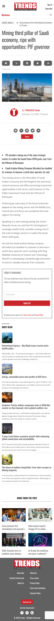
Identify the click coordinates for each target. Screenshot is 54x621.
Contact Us (27, 601)
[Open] (4, 6)
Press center (34, 578)
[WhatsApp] (37, 63)
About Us (21, 583)
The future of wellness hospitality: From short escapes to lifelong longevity (26, 469)
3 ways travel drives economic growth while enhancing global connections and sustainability (25, 438)
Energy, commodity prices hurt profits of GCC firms (24, 376)
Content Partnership (16, 578)
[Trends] (25, 7)
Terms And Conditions (37, 588)
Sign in (49, 4)
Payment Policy (35, 593)
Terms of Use (27, 315)
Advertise (33, 572)
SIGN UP (27, 303)
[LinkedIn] (27, 63)
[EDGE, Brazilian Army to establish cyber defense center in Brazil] (14, 539)
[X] (16, 63)
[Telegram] (48, 63)
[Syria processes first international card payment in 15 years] (14, 515)
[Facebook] (6, 63)
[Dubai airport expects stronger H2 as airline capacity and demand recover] (40, 515)
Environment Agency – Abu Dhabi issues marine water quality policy (25, 347)
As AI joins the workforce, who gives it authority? (38, 552)
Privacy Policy (39, 315)
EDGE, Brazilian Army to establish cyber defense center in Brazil (11, 553)
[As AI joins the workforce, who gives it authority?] (40, 539)
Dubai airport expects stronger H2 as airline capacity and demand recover (40, 529)
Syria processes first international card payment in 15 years (35, 24)
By (31, 110)
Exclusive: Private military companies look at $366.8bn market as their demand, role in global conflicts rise (26, 406)
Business (6, 15)
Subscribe (48, 8)
